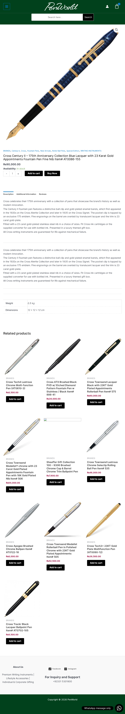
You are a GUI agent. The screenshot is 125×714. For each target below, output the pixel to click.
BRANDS (6, 151)
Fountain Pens (33, 151)
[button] (62, 22)
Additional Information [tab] (26, 194)
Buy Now (52, 173)
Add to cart (34, 173)
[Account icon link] (107, 6)
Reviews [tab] (42, 194)
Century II (16, 151)
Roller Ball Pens (58, 151)
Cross (23, 151)
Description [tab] (8, 194)
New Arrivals (45, 151)
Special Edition (73, 151)
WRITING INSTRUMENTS (91, 151)
